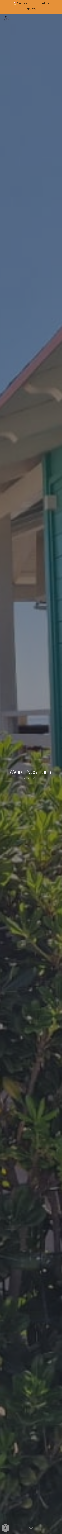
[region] (31, 7)
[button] (31, 1528)
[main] (31, 774)
